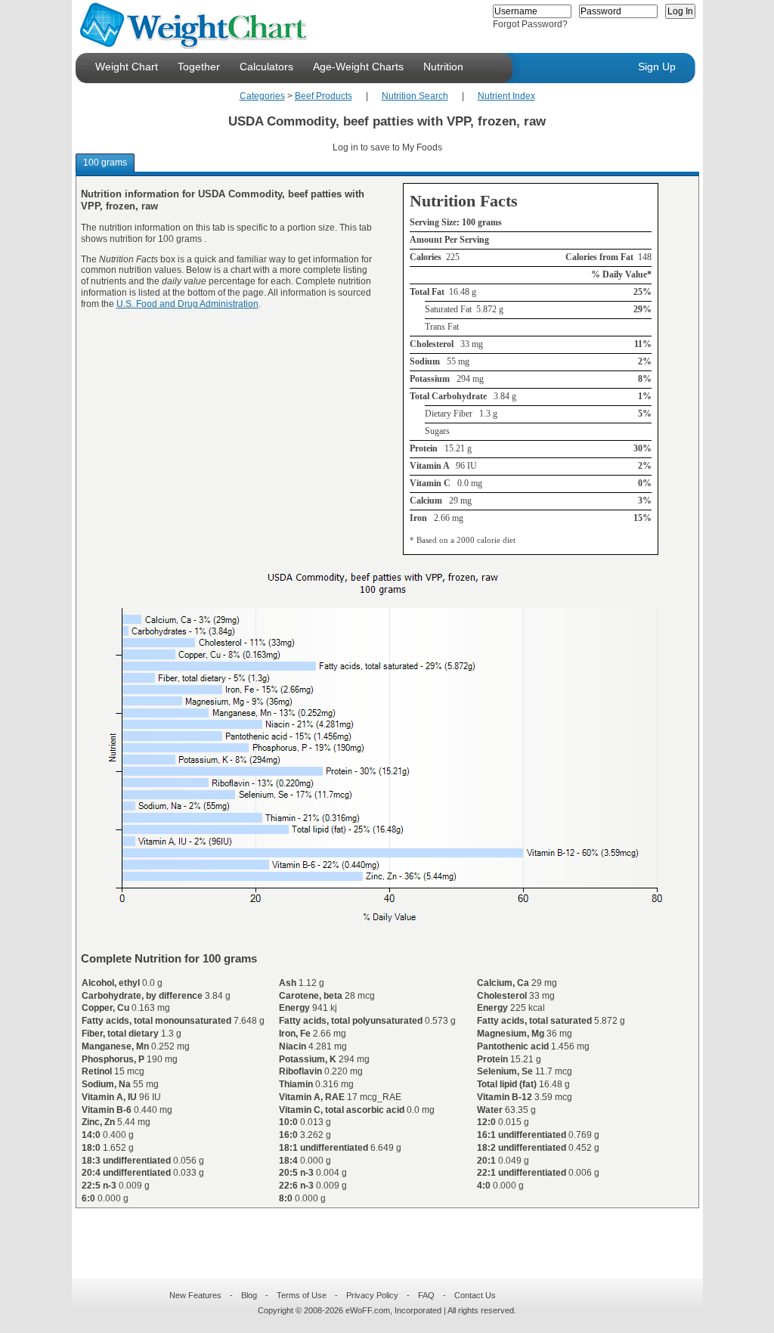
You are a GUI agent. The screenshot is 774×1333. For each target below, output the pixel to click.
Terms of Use (302, 1295)
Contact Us (475, 1295)
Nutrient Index (506, 96)
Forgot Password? (530, 24)
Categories (262, 96)
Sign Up (657, 66)
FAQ (426, 1295)
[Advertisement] (375, 1234)
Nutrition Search (415, 96)
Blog (249, 1295)
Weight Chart (126, 66)
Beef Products (323, 96)
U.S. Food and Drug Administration (187, 304)
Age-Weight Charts (358, 66)
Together (199, 66)
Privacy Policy (372, 1295)
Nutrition (443, 66)
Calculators (266, 66)
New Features (195, 1295)
